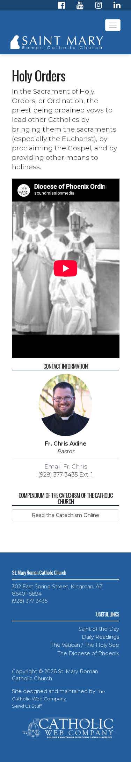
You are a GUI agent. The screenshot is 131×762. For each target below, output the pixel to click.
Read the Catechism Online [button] (65, 515)
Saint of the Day (99, 629)
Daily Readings (100, 637)
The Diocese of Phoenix (88, 653)
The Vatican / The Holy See (85, 645)
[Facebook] (61, 6)
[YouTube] (80, 6)
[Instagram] (98, 6)
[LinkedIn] (117, 6)
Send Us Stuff (27, 706)
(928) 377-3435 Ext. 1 (65, 474)
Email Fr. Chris (65, 466)
